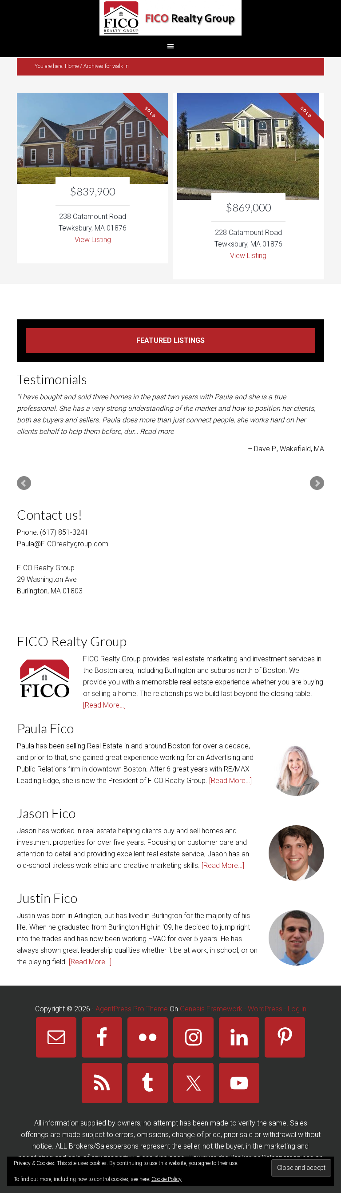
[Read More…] (104, 705)
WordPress (265, 1009)
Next (317, 483)
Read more (157, 431)
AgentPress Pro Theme (131, 1009)
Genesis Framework (211, 1009)
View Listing (93, 239)
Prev (24, 483)
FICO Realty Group (170, 18)
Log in (297, 1009)
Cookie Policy (166, 1179)
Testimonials (52, 379)
